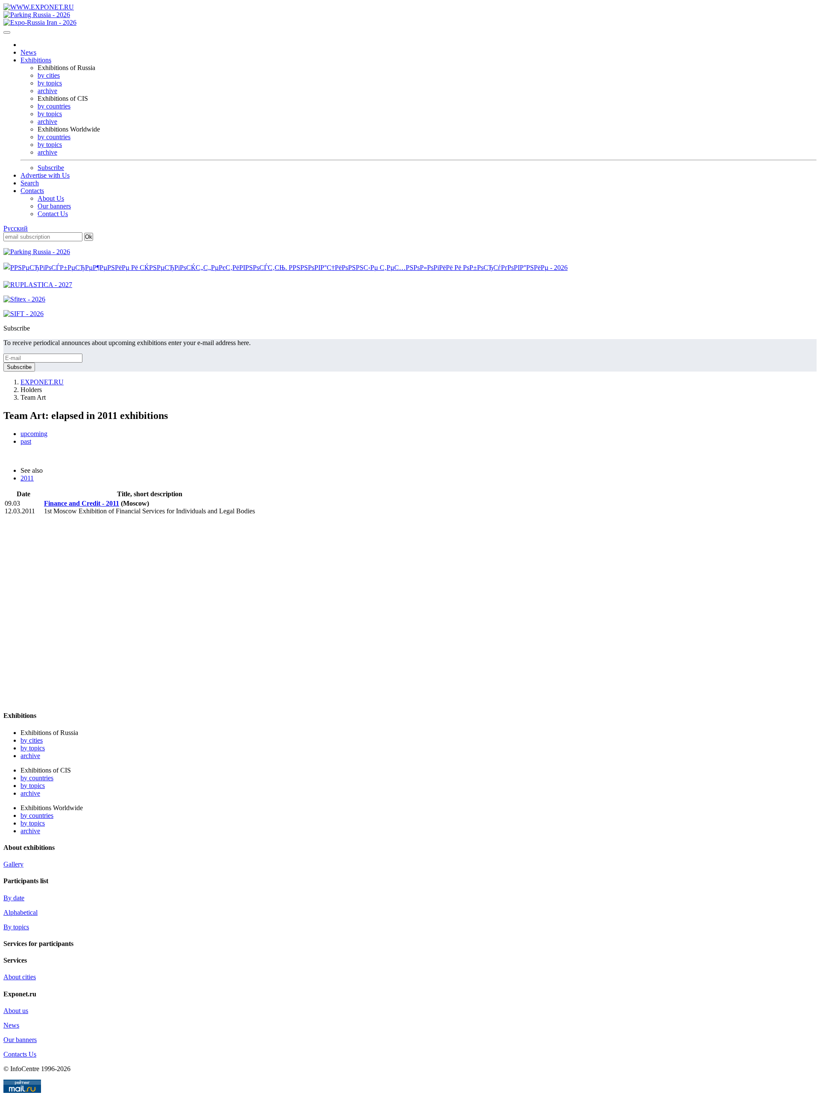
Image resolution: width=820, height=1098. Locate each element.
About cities (19, 977)
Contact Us (53, 213)
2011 (27, 478)
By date (13, 898)
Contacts (32, 190)
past (25, 441)
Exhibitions (35, 60)
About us (15, 1010)
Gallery (13, 864)
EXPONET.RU (42, 382)
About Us (51, 198)
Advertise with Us (45, 175)
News (28, 52)
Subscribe (51, 167)
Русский (15, 228)
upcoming (33, 433)
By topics (16, 927)
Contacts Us (19, 1054)
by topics (50, 83)
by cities (49, 75)
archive (47, 90)
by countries (54, 106)
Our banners (54, 206)
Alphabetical (20, 912)
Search (29, 183)
